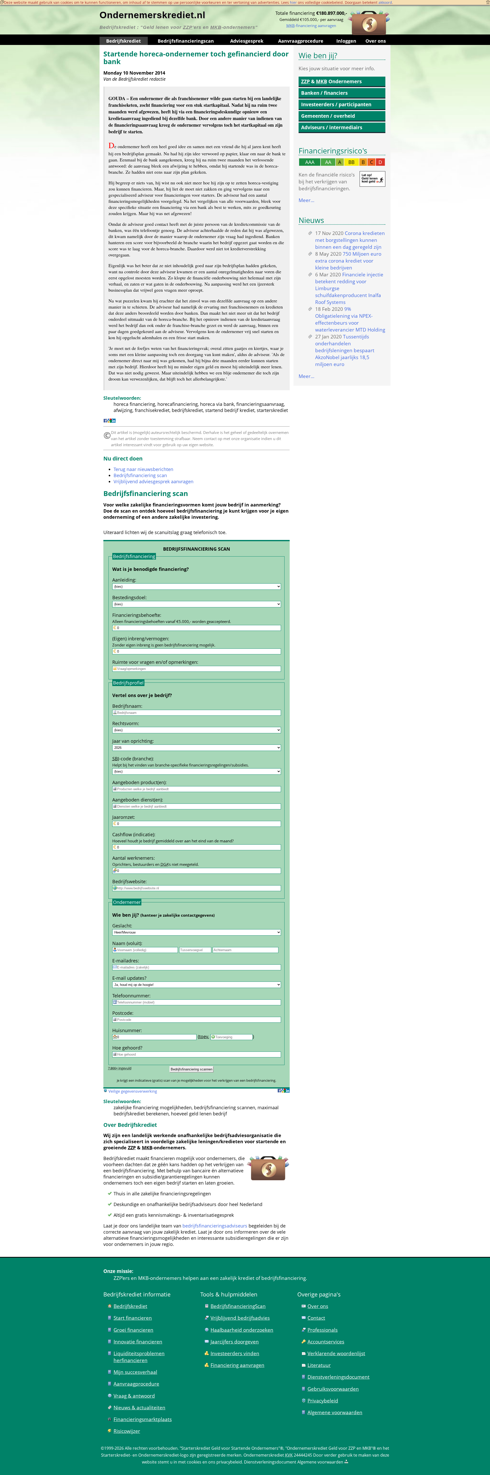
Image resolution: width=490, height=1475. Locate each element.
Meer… (306, 200)
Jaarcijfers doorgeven (235, 1341)
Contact (316, 1317)
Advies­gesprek (246, 41)
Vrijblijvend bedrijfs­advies (240, 1317)
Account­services (326, 1341)
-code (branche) (132, 759)
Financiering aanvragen (237, 1365)
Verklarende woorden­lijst (336, 1353)
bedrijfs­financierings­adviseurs (214, 1226)
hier (293, 2)
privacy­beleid (229, 1462)
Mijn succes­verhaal (135, 1371)
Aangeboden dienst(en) (137, 800)
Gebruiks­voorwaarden (333, 1388)
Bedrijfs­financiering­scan (186, 41)
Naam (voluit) (126, 943)
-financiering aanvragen (311, 25)
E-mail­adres (125, 961)
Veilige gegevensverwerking (132, 1091)
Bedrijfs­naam (126, 706)
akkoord (385, 2)
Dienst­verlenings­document (339, 1376)
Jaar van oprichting (132, 741)
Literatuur (319, 1365)
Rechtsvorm (125, 723)
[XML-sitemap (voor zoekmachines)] (346, 1462)
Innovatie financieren (138, 1341)
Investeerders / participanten (336, 104)
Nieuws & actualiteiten (139, 1407)
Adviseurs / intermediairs (331, 127)
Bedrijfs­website (128, 881)
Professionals (323, 1329)
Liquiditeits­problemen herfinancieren (139, 1357)
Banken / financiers (324, 92)
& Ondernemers (331, 81)
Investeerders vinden (235, 1353)
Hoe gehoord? (127, 1048)
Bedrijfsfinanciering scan (140, 475)
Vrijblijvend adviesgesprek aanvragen (153, 481)
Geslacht (121, 926)
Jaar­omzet (123, 817)
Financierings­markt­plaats (143, 1419)
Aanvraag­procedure (300, 41)
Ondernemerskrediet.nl (152, 15)
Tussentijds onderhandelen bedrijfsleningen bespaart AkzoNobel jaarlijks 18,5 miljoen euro (344, 350)
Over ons (375, 41)
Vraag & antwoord (134, 1395)
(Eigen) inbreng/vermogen (140, 638)
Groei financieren (133, 1329)
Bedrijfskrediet (123, 41)
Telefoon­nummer (130, 996)
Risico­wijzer (127, 1430)
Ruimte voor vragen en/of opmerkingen (154, 662)
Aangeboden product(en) (138, 782)
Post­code (122, 1013)
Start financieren (133, 1317)
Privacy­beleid (323, 1400)
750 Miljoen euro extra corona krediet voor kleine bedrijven (348, 260)
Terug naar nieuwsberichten (143, 469)
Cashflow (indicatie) (133, 834)
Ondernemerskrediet (263, 1455)
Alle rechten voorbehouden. (152, 1448)
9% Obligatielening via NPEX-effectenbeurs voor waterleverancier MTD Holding (350, 319)
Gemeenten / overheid (328, 115)
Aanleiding (123, 580)
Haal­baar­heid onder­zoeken (242, 1329)
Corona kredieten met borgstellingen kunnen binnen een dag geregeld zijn (350, 240)
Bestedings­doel (128, 597)
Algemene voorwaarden (335, 1412)
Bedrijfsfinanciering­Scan (238, 1306)
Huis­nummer (126, 1030)
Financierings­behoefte (136, 615)
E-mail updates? (129, 978)
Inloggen (346, 41)
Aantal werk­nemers (133, 858)
